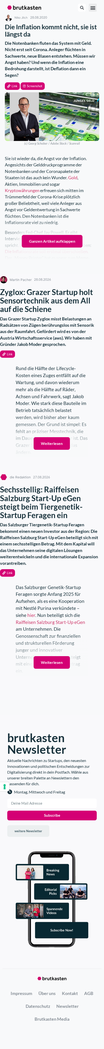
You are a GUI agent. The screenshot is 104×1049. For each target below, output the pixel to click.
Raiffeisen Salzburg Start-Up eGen (50, 622)
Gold (72, 177)
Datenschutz (38, 1006)
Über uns (47, 993)
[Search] (82, 8)
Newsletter (67, 1006)
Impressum (21, 993)
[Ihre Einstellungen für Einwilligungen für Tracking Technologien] (4, 786)
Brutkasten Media (52, 1019)
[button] (12, 86)
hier (31, 615)
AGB (88, 993)
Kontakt (70, 993)
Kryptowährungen (22, 190)
